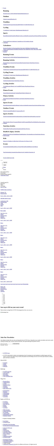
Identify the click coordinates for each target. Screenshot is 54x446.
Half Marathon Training (8, 414)
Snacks (15, 128)
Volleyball (37, 35)
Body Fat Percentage (13, 48)
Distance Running (10, 62)
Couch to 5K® (6, 372)
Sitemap (5, 429)
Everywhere (3, 173)
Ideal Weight (30, 48)
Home (4, 167)
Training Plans (29, 62)
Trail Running (17, 62)
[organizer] (2, 160)
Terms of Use (6, 430)
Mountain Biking (21, 30)
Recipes (12, 128)
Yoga (46, 35)
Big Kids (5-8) (17, 141)
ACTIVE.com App (7, 371)
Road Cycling (9, 30)
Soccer (22, 35)
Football (12, 35)
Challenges (5, 50)
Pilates (20, 93)
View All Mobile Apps (8, 376)
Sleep (36, 134)
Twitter (4, 364)
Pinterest (5, 365)
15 (4, 303)
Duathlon (9, 80)
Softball (25, 35)
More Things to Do (7, 388)
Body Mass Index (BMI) (23, 48)
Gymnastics (15, 122)
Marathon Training (7, 415)
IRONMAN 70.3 (22, 24)
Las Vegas (5, 407)
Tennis (33, 35)
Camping (8, 19)
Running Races (6, 381)
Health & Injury (6, 134)
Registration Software (7, 439)
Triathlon (5, 24)
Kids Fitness (29, 152)
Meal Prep (9, 128)
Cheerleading (8, 152)
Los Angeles (5, 402)
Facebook (5, 362)
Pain (23, 134)
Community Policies (7, 442)
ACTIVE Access (6, 437)
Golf (15, 35)
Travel (32, 122)
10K (14, 13)
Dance (38, 122)
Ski (23, 122)
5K (13, 13)
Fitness (4, 87)
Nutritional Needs (12, 49)
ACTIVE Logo (6, 353)
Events (4, 8)
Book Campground (17, 111)
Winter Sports (42, 35)
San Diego (5, 401)
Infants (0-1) (5, 141)
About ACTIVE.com (7, 427)
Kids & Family (6, 135)
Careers (4, 435)
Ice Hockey (10, 122)
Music (19, 152)
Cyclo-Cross (16, 86)
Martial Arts (18, 35)
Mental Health (19, 134)
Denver (4, 405)
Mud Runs (5, 395)
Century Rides (15, 30)
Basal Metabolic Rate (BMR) (22, 49)
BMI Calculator (6, 409)
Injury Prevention (27, 134)
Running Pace (6, 48)
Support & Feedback (7, 436)
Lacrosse (36, 116)
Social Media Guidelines (8, 440)
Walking (8, 93)
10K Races (5, 387)
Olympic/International (14, 24)
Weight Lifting (25, 93)
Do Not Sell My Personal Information (11, 425)
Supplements (20, 128)
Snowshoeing (42, 122)
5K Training (5, 412)
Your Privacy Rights (7, 432)
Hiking (11, 19)
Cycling (4, 30)
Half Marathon (18, 13)
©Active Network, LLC (9, 444)
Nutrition (5, 123)
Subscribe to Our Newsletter (9, 424)
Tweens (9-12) (23, 141)
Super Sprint (9, 69)
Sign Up (5, 162)
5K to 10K (5, 373)
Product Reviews (35, 62)
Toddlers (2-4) (11, 141)
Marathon (23, 13)
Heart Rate (35, 48)
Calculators (5, 42)
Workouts (8, 98)
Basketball (9, 35)
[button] (27, 184)
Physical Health (13, 134)
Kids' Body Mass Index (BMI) (35, 49)
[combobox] (27, 183)
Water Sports (5, 122)
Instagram (5, 366)
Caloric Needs (6, 49)
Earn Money (5, 421)
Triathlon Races (6, 382)
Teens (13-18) (29, 141)
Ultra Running (6, 393)
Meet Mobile (5, 375)
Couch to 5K (9, 13)
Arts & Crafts (24, 152)
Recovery (33, 134)
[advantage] (1, 160)
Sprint (8, 24)
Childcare (36, 146)
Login (5, 164)
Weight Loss (18, 98)
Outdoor (5, 19)
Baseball (5, 35)
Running (5, 13)
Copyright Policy (6, 431)
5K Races (5, 386)
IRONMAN (28, 24)
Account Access (6, 422)
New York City (6, 404)
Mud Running (23, 62)
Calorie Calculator (7, 411)
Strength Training (15, 93)
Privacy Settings (6, 433)
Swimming (29, 35)
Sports (4, 99)
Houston (5, 406)
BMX (20, 86)
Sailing (35, 122)
